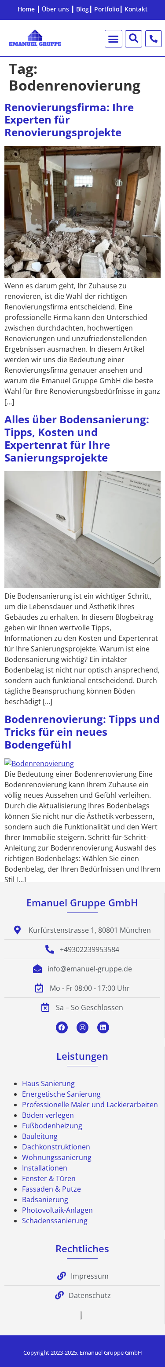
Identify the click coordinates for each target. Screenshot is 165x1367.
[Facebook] (62, 1027)
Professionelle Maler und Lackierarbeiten (90, 1104)
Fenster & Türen (49, 1178)
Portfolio (106, 9)
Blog (82, 9)
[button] (113, 38)
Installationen (44, 1168)
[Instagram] (82, 1027)
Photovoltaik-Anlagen (57, 1210)
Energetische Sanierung (61, 1094)
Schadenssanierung (55, 1220)
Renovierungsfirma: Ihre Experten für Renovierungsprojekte (69, 120)
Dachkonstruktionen (56, 1147)
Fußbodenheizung (52, 1126)
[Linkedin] (103, 1027)
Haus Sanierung (48, 1083)
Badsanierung (45, 1199)
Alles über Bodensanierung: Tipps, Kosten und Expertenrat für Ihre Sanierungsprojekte (76, 438)
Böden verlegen (48, 1115)
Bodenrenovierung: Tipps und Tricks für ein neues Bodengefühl (82, 732)
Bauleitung (40, 1136)
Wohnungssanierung (57, 1157)
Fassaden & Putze (51, 1189)
